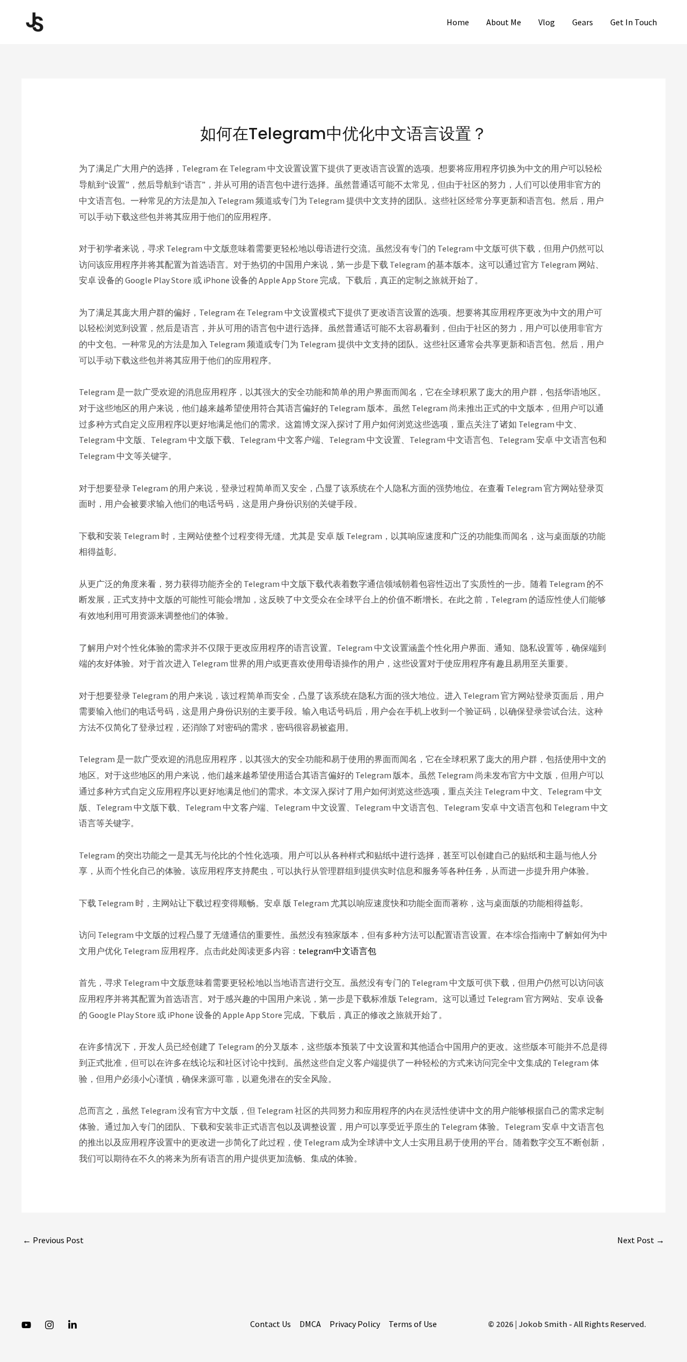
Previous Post (53, 1240)
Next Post (640, 1240)
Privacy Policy (355, 1323)
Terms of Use (413, 1323)
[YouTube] (26, 1325)
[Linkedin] (72, 1325)
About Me (503, 22)
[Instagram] (49, 1325)
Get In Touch (633, 22)
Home (458, 22)
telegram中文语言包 (337, 950)
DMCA (310, 1323)
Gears (582, 22)
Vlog (546, 22)
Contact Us (270, 1323)
